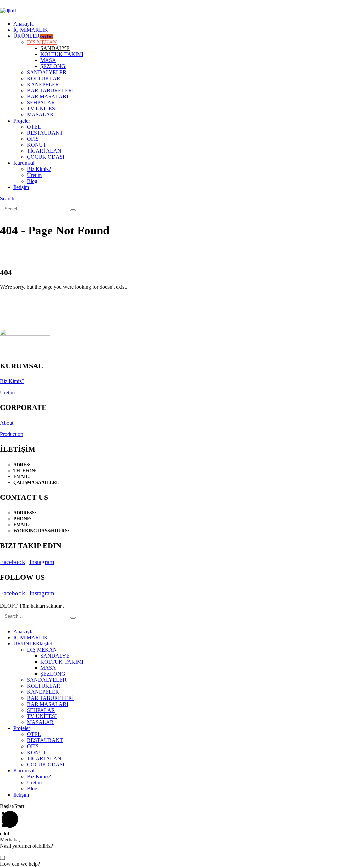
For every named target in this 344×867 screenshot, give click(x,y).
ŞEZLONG (53, 66)
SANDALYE (55, 48)
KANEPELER (43, 84)
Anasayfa (23, 24)
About (6, 423)
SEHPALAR (41, 102)
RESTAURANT (45, 133)
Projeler (21, 121)
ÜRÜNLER (33, 36)
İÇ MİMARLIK (30, 30)
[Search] (73, 210)
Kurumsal (23, 163)
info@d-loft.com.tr (48, 476)
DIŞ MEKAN (42, 42)
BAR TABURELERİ (50, 90)
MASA (48, 60)
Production (11, 434)
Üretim (34, 175)
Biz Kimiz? (39, 169)
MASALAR (40, 114)
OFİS (33, 139)
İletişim (21, 187)
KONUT (36, 145)
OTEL (34, 127)
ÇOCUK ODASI (45, 157)
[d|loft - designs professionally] (8, 10)
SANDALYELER (47, 72)
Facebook (12, 561)
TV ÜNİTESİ (42, 108)
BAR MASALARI (47, 96)
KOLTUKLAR (43, 78)
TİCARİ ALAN (44, 151)
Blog (32, 181)
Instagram (41, 561)
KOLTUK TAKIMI (61, 54)
